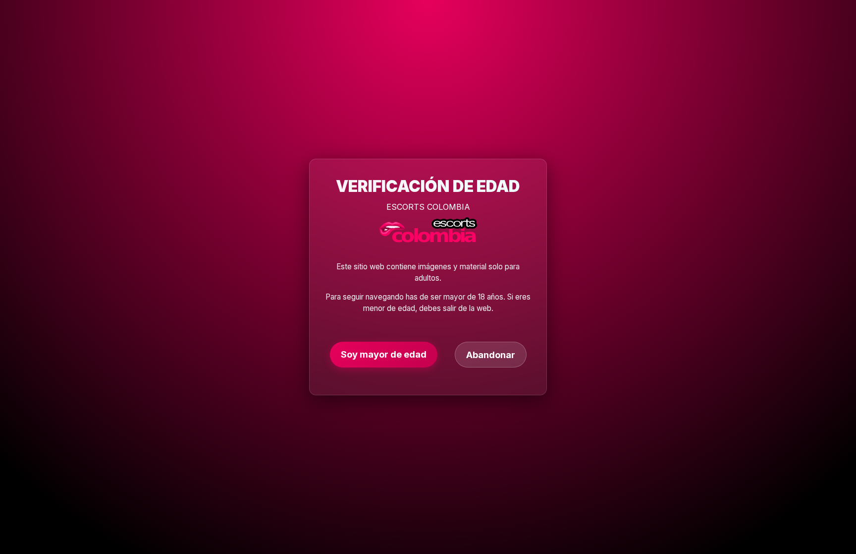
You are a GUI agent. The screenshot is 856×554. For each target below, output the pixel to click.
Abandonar (490, 354)
